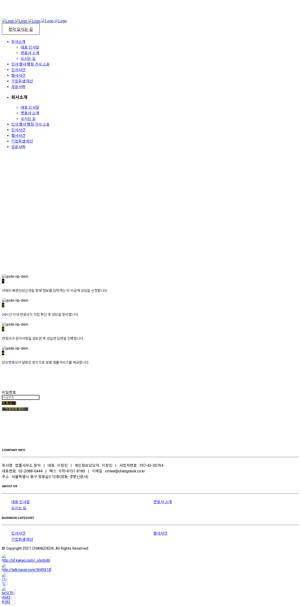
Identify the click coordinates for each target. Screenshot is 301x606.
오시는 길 (18, 508)
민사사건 (18, 533)
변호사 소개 (162, 502)
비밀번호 (9, 392)
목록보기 (9, 403)
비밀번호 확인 (15, 408)
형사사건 (160, 533)
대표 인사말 (20, 502)
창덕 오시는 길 (20, 29)
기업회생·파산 (22, 539)
